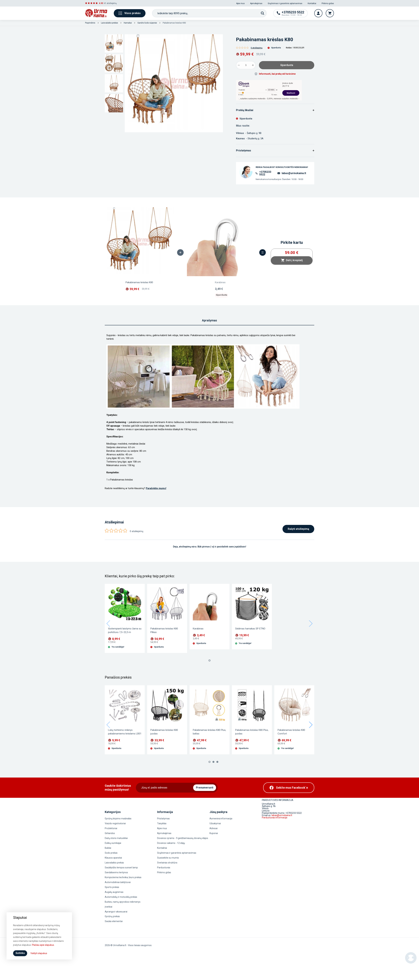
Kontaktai (312, 3)
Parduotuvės (163, 867)
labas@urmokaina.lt (294, 173)
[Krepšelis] (330, 13)
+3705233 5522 (265, 173)
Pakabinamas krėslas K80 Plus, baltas (209, 732)
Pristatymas (163, 818)
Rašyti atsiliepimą (298, 528)
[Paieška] (262, 13)
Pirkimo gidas (328, 3)
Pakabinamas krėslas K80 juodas (164, 732)
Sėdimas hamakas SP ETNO (250, 628)
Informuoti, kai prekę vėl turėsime (277, 74)
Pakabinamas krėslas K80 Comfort (291, 732)
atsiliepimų (112, 3)
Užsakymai (215, 823)
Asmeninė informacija (221, 818)
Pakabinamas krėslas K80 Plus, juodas (251, 732)
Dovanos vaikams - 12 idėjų (171, 843)
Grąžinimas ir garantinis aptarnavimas (285, 3)
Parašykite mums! (156, 488)
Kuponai (214, 833)
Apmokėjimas (256, 3)
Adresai (214, 828)
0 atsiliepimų (257, 48)
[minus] (238, 65)
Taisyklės (161, 823)
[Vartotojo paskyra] (318, 13)
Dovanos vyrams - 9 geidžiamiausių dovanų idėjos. (183, 838)
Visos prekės (132, 13)
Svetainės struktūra (167, 862)
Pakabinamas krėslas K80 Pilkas (164, 630)
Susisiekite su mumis (168, 857)
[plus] (253, 65)
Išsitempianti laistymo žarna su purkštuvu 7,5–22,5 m (124, 630)
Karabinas (198, 628)
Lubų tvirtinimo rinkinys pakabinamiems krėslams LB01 (124, 732)
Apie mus (240, 3)
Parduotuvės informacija (274, 817)
